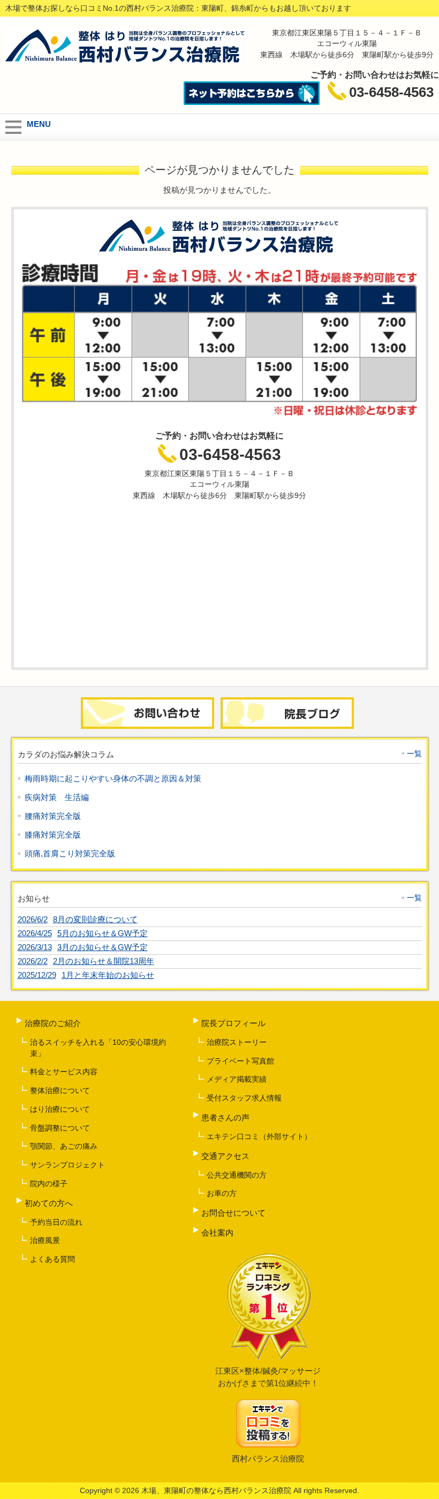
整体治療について (60, 1090)
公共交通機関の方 (237, 1175)
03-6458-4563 (230, 454)
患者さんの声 (225, 1117)
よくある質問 (52, 1259)
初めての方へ (49, 1203)
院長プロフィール (233, 1023)
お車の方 (222, 1193)
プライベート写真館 (240, 1061)
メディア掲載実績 (237, 1079)
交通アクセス (225, 1156)
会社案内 (217, 1232)
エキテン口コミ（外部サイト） (259, 1136)
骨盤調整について (60, 1128)
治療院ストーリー (237, 1042)
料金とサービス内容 (63, 1071)
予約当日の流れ (56, 1222)
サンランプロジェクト (67, 1165)
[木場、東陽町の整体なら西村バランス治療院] (125, 60)
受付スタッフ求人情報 (244, 1098)
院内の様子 (48, 1183)
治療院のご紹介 (53, 1023)
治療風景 (45, 1240)
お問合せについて (233, 1212)
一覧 (414, 753)
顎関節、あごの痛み (63, 1146)
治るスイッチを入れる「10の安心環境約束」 (98, 1048)
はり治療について (60, 1109)
